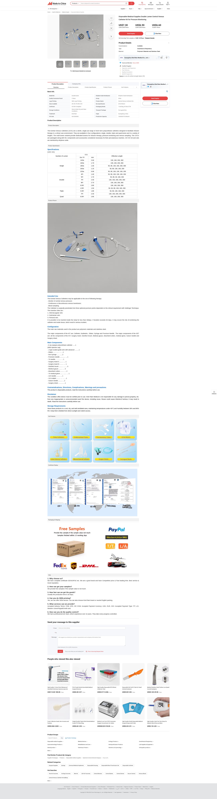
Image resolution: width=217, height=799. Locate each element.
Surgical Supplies (53, 765)
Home (48, 12)
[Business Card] (167, 91)
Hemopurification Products (115, 744)
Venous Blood (142, 773)
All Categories (53, 8)
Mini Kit (76, 773)
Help (139, 8)
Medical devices (82, 741)
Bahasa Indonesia (155, 788)
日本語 (127, 788)
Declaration (126, 792)
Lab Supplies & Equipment (146, 744)
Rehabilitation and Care (84, 744)
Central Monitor (98, 773)
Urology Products (113, 741)
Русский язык (93, 788)
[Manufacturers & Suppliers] (56, 3)
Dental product (51, 747)
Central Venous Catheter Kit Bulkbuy (58, 777)
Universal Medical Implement (76, 765)
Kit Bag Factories (65, 773)
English (69, 788)
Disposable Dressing (92, 765)
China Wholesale (101, 786)
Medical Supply (65, 12)
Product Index (138, 786)
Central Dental (120, 773)
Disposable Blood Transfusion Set (110, 765)
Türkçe (141, 788)
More (48, 781)
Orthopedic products (144, 747)
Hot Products (67, 786)
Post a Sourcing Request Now (94, 651)
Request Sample (149, 38)
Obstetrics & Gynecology (114, 747)
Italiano (100, 788)
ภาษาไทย (136, 788)
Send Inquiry (131, 33)
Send (60, 651)
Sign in (168, 4)
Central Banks (109, 773)
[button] (133, 87)
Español (74, 788)
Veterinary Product (83, 747)
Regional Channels (128, 786)
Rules (168, 8)
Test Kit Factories (53, 773)
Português (80, 788)
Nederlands (111, 788)
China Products (75, 786)
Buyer (130, 8)
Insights (151, 786)
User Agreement (118, 792)
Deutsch (105, 788)
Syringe (63, 765)
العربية (117, 788)
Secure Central (131, 773)
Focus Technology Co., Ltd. (97, 792)
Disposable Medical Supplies (77, 12)
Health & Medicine (56, 12)
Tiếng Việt (147, 788)
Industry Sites (119, 786)
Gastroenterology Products (54, 744)
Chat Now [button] (158, 33)
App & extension (149, 8)
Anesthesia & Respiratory (145, 741)
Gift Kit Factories (85, 773)
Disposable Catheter (128, 765)
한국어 (122, 788)
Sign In (121, 76)
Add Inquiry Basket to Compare (81, 71)
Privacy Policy (133, 792)
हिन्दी (131, 788)
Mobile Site (145, 786)
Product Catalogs (71, 738)
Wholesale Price (111, 786)
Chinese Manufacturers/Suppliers (88, 786)
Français (86, 788)
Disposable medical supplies (54, 741)
